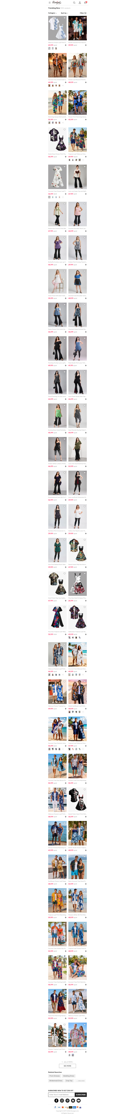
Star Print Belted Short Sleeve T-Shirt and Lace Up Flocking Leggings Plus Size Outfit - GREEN (57, 564)
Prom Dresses (55, 1076)
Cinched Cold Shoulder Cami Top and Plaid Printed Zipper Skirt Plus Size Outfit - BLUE (77, 295)
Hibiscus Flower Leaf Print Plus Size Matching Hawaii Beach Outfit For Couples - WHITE (57, 42)
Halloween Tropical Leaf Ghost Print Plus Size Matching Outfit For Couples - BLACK (77, 631)
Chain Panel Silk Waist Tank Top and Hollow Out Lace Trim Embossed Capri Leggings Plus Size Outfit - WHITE (57, 295)
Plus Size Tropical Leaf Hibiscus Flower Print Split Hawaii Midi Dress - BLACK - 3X (57, 631)
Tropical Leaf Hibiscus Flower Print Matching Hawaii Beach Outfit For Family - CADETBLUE (77, 154)
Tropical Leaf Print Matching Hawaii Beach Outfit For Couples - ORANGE (57, 915)
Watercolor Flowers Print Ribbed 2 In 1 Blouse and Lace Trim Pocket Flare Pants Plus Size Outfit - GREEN (57, 228)
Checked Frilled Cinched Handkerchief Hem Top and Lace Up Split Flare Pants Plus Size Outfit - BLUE (77, 329)
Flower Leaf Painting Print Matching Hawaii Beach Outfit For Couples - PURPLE (77, 1049)
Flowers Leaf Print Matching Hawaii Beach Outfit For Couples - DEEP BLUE (77, 780)
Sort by (64, 13)
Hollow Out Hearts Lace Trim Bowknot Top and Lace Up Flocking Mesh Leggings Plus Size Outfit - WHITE (77, 531)
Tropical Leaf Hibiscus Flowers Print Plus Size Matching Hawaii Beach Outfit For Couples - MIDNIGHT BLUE (77, 743)
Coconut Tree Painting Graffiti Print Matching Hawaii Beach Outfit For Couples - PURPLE (57, 982)
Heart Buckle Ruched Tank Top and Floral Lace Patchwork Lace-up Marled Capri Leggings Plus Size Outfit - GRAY (77, 430)
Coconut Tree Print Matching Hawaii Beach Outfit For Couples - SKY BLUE (77, 982)
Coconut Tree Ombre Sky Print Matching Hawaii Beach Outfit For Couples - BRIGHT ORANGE (57, 948)
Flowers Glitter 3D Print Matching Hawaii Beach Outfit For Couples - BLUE (77, 915)
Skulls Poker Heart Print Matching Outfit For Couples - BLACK (77, 814)
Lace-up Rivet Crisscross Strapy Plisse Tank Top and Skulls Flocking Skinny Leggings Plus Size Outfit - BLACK (77, 497)
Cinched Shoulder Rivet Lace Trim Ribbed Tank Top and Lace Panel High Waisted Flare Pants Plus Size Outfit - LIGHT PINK (77, 228)
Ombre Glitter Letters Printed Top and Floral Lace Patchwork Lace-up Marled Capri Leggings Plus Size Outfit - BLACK (57, 463)
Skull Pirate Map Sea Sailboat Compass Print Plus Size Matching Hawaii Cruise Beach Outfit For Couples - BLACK (57, 598)
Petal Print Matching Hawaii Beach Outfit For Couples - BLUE (57, 1015)
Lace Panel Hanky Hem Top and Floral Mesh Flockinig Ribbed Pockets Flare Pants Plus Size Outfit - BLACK (77, 396)
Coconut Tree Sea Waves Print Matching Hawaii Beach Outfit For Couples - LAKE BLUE (57, 780)
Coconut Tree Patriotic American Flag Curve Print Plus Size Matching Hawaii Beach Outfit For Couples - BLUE (57, 743)
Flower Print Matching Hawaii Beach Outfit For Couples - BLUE (77, 117)
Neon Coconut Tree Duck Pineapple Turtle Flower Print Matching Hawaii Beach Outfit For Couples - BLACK (77, 881)
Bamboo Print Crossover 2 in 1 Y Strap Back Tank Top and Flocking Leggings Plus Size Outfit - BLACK (57, 531)
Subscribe (81, 1095)
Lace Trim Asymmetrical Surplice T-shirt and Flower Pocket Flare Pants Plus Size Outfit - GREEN (77, 463)
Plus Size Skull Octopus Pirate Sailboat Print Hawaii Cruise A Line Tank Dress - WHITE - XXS (77, 598)
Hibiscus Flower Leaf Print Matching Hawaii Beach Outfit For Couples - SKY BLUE (77, 1015)
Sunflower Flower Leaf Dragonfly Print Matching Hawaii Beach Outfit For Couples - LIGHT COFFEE (57, 881)
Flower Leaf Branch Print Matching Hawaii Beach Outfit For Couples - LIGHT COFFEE (77, 79)
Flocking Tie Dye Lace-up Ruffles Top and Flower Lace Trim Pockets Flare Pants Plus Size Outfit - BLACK (57, 363)
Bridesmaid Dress (56, 1081)
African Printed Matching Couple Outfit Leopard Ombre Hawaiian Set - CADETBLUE (57, 847)
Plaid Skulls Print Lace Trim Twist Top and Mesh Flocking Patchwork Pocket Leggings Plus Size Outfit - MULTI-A (77, 363)
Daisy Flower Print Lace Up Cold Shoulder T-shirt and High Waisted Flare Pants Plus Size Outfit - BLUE (57, 329)
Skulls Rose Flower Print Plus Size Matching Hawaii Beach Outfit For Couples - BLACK (57, 154)
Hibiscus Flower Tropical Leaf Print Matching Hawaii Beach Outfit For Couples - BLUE (57, 706)
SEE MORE (67, 1066)
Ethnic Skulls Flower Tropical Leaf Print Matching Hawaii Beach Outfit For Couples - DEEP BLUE (77, 847)
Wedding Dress (68, 1076)
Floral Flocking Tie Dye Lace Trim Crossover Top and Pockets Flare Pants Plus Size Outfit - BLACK (57, 396)
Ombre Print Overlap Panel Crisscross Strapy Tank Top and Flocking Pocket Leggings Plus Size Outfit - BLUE (77, 262)
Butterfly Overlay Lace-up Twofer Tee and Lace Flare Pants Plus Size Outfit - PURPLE (57, 262)
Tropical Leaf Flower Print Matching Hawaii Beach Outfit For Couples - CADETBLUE (77, 948)
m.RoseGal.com (58, 2)
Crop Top (69, 1081)
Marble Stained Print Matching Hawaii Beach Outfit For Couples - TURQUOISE (77, 42)
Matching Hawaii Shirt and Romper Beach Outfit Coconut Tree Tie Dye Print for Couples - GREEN (57, 117)
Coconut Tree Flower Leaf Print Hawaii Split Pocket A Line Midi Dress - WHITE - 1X (57, 191)
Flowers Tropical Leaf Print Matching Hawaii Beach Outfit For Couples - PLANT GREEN (57, 1049)
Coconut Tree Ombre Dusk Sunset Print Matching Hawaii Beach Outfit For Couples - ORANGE (57, 79)
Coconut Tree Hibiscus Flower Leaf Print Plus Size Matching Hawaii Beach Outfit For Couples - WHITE (77, 669)
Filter (82, 13)
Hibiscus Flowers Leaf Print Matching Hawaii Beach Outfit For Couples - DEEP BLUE (57, 669)
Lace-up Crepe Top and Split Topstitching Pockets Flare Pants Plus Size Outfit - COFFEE (77, 191)
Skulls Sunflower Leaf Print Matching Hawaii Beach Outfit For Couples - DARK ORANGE (77, 706)
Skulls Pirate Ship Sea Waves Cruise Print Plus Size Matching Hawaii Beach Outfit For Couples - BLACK (77, 564)
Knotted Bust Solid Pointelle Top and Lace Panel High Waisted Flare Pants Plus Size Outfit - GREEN (57, 430)
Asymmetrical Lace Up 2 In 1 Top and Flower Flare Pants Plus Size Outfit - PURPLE (57, 497)
